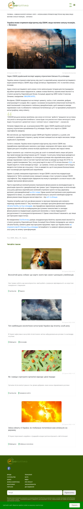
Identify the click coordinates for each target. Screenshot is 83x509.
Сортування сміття (25, 393)
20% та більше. (52, 197)
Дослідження (29, 487)
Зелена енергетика (13, 482)
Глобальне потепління (26, 444)
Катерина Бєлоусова (69, 73)
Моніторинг (11, 484)
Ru (71, 4)
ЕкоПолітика (24, 220)
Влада (9, 474)
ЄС (20, 238)
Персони (10, 487)
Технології (28, 474)
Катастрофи (23, 342)
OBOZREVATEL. (30, 96)
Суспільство (11, 477)
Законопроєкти (30, 484)
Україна (24, 238)
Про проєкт (29, 482)
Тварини (22, 291)
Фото (26, 477)
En (71, 6)
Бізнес (9, 479)
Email (11, 492)
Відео (26, 479)
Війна (17, 238)
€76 (70, 162)
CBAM (12, 238)
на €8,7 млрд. (35, 192)
